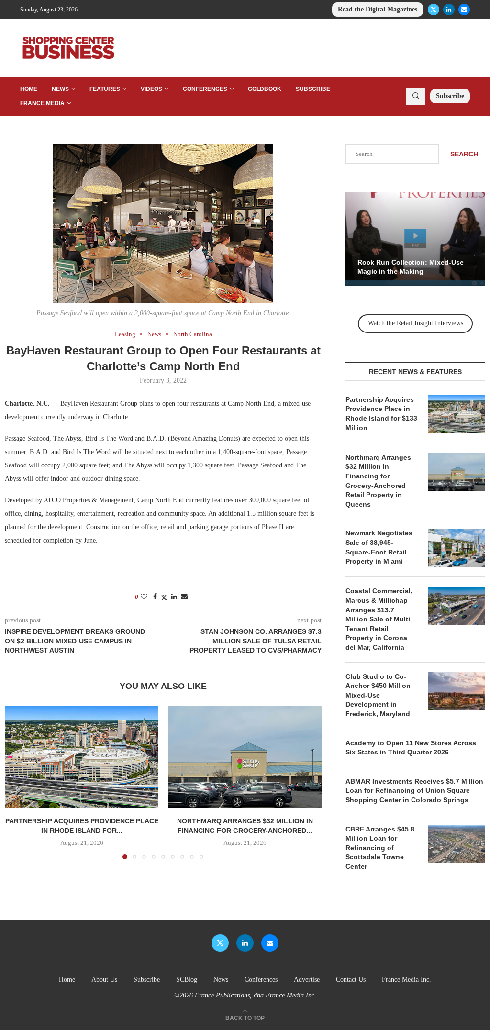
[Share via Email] (184, 597)
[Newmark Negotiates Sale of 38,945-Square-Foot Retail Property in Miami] (456, 548)
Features (104, 89)
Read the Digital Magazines (377, 9)
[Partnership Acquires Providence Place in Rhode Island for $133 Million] (81, 757)
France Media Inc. (406, 979)
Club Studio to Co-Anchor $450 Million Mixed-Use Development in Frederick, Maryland (378, 695)
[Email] (464, 9)
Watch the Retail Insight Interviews (415, 323)
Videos (151, 89)
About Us (104, 979)
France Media (42, 103)
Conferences (205, 89)
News (60, 89)
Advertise (307, 979)
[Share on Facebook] (155, 597)
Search (464, 154)
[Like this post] (144, 597)
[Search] (415, 96)
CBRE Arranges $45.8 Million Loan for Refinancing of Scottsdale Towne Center (379, 847)
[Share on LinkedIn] (174, 597)
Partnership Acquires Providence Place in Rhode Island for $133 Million (381, 414)
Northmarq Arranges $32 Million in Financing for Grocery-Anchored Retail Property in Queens (378, 481)
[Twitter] (433, 9)
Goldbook (264, 89)
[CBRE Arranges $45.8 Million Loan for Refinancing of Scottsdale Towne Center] (456, 844)
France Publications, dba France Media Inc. (255, 995)
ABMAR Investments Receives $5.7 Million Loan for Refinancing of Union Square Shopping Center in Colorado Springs (414, 790)
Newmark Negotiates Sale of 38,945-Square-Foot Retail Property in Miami (378, 547)
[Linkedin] (449, 9)
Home (28, 89)
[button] (18, 782)
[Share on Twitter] (164, 597)
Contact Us (351, 979)
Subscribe (313, 89)
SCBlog (186, 979)
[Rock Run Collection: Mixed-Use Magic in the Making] (415, 239)
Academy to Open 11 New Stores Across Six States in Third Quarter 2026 (410, 747)
